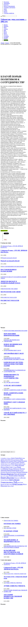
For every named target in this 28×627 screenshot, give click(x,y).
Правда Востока (7, 478)
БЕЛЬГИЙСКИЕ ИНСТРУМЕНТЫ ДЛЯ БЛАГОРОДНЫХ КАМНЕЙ (13, 552)
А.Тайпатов (8, 458)
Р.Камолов (16, 477)
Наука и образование (9, 6)
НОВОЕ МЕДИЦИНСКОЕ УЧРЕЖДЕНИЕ (13, 345)
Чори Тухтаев (20, 482)
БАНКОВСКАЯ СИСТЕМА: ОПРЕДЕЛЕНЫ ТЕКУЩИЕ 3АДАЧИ (13, 364)
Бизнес (5, 11)
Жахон (13, 464)
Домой (2, 43)
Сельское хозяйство (9, 13)
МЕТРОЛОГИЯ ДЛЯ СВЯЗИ (11, 292)
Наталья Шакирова (7, 474)
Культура (6, 4)
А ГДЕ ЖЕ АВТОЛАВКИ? (13, 385)
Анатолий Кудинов (9, 459)
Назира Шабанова (14, 469)
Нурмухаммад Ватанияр (16, 475)
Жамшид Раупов (8, 463)
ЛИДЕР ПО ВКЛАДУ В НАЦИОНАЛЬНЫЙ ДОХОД (10, 282)
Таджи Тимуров (5, 479)
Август (6, 34)
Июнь (5, 31)
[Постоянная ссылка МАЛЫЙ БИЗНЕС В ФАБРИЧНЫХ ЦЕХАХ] (15, 537)
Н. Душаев (15, 467)
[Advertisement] (14, 59)
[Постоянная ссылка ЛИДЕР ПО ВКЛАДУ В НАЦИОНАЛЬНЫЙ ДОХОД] (14, 278)
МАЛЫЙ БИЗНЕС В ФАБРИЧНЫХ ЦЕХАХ (12, 540)
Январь (6, 24)
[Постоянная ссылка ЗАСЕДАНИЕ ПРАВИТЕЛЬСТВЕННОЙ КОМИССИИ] (15, 591)
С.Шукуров (22, 477)
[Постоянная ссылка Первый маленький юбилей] (9, 258)
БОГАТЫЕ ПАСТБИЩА (12, 523)
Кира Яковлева (7, 465)
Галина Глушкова (15, 462)
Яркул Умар (11, 486)
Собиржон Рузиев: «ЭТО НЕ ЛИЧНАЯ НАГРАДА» (13, 568)
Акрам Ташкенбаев (16, 458)
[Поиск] (1, 16)
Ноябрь (6, 38)
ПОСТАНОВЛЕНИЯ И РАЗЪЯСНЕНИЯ (8, 270)
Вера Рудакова (17, 461)
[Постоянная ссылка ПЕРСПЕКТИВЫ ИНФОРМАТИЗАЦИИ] (15, 330)
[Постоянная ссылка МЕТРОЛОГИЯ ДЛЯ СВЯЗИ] (9, 288)
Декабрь (6, 40)
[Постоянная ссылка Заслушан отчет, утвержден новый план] (15, 573)
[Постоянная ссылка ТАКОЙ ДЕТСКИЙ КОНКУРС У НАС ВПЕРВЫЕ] (15, 409)
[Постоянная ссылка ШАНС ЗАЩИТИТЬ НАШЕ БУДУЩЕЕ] (15, 390)
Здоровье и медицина (9, 7)
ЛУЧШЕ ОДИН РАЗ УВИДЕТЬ (14, 586)
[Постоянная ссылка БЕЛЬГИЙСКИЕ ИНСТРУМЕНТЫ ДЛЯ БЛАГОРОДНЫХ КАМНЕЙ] (15, 547)
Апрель (6, 29)
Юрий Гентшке (18, 484)
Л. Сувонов (12, 465)
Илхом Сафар (18, 463)
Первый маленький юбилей (10, 261)
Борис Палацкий (9, 461)
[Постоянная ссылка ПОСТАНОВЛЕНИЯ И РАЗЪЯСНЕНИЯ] (12, 266)
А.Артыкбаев (3, 458)
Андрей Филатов (16, 459)
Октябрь (6, 37)
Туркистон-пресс (7, 482)
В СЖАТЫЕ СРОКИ (11, 531)
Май (5, 30)
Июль (5, 33)
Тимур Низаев (14, 480)
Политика (6, 2)
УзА (15, 482)
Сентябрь (6, 36)
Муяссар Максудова (6, 467)
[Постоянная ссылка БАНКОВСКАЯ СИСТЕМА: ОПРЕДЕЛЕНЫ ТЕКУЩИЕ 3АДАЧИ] (15, 359)
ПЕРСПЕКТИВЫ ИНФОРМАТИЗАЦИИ (11, 334)
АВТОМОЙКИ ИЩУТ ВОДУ (14, 353)
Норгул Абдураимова (5, 475)
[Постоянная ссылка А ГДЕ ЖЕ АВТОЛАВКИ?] (11, 382)
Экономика (7, 3)
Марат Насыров (19, 465)
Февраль (6, 26)
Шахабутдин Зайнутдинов (6, 484)
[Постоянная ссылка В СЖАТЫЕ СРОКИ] (10, 528)
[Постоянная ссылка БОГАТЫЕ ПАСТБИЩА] (11, 520)
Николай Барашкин (20, 474)
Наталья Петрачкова (11, 472)
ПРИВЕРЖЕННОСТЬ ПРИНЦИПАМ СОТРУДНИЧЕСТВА (11, 376)
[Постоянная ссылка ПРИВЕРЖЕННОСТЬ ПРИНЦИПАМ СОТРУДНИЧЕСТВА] (15, 371)
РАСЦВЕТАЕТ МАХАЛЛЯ (10, 300)
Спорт (5, 10)
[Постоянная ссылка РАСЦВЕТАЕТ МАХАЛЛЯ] (9, 297)
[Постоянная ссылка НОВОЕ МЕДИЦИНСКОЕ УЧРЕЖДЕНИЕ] (15, 341)
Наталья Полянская (21, 472)
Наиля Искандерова (13, 470)
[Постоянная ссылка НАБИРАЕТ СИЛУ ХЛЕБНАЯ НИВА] (15, 399)
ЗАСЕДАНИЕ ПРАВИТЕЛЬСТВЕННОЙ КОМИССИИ (13, 596)
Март (5, 27)
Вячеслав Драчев (7, 462)
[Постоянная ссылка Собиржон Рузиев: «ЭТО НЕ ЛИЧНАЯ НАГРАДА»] (14, 247)
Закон (5, 9)
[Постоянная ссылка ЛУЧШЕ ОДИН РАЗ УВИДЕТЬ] (13, 582)
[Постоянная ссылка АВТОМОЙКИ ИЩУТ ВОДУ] (12, 350)
